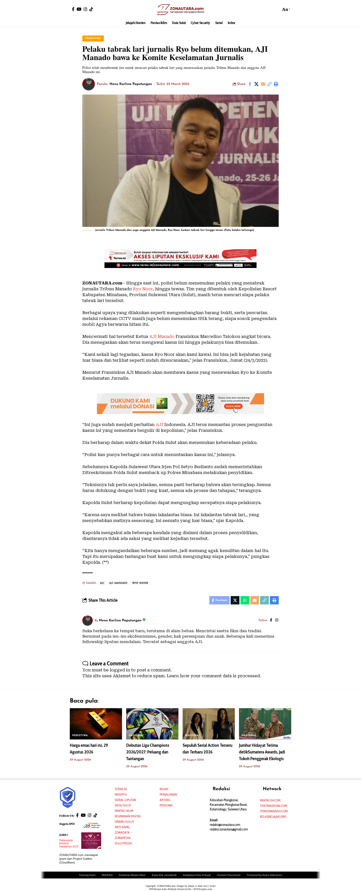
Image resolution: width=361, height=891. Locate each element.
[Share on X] (256, 84)
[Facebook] (73, 9)
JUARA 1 (63, 835)
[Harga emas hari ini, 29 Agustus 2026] (96, 723)
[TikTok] (91, 9)
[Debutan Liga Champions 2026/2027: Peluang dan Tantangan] (152, 723)
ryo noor (140, 583)
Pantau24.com (270, 800)
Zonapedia (123, 838)
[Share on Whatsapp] (244, 600)
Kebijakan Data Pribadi (197, 875)
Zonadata (122, 832)
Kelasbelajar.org (273, 817)
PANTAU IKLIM (124, 811)
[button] (277, 9)
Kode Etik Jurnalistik (164, 875)
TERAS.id (121, 789)
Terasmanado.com (274, 811)
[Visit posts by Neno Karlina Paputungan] (88, 84)
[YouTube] (79, 9)
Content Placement (228, 875)
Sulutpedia (123, 843)
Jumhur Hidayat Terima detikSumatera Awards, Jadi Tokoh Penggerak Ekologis (262, 751)
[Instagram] (85, 9)
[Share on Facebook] (250, 84)
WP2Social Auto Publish (163, 889)
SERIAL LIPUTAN (125, 800)
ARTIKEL (165, 800)
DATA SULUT (123, 805)
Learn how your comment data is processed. (214, 675)
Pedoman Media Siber (132, 875)
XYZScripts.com (202, 889)
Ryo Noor (143, 288)
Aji (102, 583)
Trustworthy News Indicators (264, 875)
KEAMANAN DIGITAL (128, 816)
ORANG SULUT (124, 822)
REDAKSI (107, 875)
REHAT (164, 789)
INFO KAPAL (122, 827)
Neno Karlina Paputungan (130, 84)
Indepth (121, 794)
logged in (120, 669)
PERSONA (166, 805)
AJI (159, 424)
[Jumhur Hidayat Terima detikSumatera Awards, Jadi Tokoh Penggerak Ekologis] (265, 723)
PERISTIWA (93, 38)
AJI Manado (161, 336)
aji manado (118, 583)
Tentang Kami (87, 875)
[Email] (263, 84)
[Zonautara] (180, 9)
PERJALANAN (168, 794)
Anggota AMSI (67, 824)
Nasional (136, 735)
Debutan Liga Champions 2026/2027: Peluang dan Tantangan (147, 751)
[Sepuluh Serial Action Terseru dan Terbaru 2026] (209, 723)
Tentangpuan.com (273, 806)
